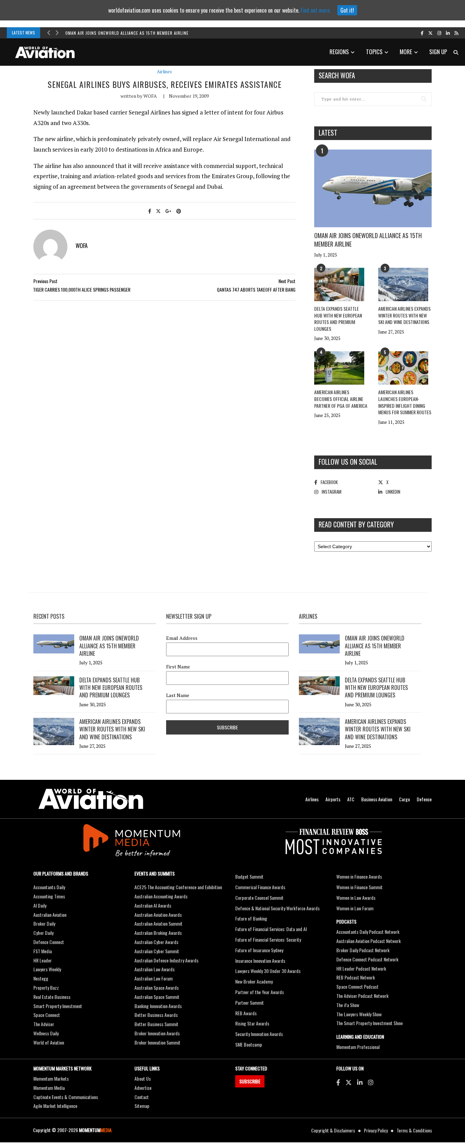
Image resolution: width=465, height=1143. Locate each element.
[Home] (90, 799)
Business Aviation (376, 799)
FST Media (42, 951)
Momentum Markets (51, 1078)
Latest (328, 132)
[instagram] (439, 32)
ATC (350, 799)
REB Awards (246, 1013)
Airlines (164, 71)
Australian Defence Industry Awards (166, 960)
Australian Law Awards (154, 969)
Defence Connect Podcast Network (367, 959)
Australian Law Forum (153, 978)
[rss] (456, 32)
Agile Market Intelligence (55, 1105)
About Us (142, 1078)
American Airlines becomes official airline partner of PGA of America (340, 398)
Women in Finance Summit (359, 887)
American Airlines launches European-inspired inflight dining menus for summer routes (404, 402)
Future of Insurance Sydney (259, 950)
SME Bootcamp (248, 1044)
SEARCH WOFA (337, 75)
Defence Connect (48, 941)
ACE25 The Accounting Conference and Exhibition (178, 887)
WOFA (150, 96)
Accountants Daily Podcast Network (367, 931)
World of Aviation (48, 1042)
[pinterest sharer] (178, 210)
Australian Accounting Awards (161, 896)
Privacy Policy (376, 1130)
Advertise (142, 1087)
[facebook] (422, 32)
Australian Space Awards (156, 987)
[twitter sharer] (158, 210)
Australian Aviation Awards (158, 914)
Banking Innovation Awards (158, 1005)
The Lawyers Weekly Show (359, 1014)
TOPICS (374, 51)
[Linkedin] (360, 1082)
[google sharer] (168, 210)
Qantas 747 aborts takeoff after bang (256, 289)
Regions (339, 51)
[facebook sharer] (149, 210)
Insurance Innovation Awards (260, 960)
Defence (424, 799)
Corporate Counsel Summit (259, 897)
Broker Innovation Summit (157, 1042)
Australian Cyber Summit (156, 951)
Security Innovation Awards (259, 1033)
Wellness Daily (46, 1033)
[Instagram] (370, 1082)
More (406, 51)
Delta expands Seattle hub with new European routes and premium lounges (338, 318)
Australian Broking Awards (158, 932)
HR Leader (42, 960)
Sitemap (141, 1105)
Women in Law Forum (354, 908)
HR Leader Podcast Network (361, 968)
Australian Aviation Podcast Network (368, 940)
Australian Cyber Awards (156, 941)
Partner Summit (249, 1002)
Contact (141, 1096)
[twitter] (430, 32)
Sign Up (438, 51)
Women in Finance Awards (359, 876)
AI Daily (39, 905)
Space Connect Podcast (357, 986)
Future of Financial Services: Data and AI (271, 928)
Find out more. (316, 10)
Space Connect (46, 1014)
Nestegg (40, 978)
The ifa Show (347, 1004)
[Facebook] (338, 1082)
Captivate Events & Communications (65, 1096)
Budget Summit (249, 876)
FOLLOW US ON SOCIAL (348, 462)
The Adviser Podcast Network (362, 995)
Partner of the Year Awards (259, 991)
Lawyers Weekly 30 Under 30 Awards (268, 970)
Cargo (404, 799)
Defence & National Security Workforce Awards (277, 908)
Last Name (177, 695)
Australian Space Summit (156, 996)
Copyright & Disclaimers (333, 1130)
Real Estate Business (51, 996)
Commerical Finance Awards (260, 887)
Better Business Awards (156, 1014)
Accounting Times (49, 896)
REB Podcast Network (355, 977)
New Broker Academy (254, 981)
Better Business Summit (156, 1024)
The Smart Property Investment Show (369, 1022)
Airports (332, 799)
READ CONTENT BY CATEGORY (356, 524)
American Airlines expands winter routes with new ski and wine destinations (404, 315)
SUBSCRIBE (249, 1081)
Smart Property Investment (57, 1005)
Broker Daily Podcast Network (362, 950)
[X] (349, 1082)
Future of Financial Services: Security (268, 939)
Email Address (181, 638)
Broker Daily (44, 923)
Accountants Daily (49, 887)
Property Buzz (46, 987)
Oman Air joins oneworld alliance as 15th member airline (127, 33)
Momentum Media (49, 1087)
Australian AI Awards (152, 905)
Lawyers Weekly (47, 969)
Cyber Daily (43, 932)
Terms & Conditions (414, 1130)
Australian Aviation (49, 914)
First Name (178, 666)
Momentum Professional (358, 1046)
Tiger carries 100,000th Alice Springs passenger (81, 289)
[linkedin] (448, 32)
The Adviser (43, 1024)
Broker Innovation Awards (157, 1033)
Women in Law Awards (355, 897)
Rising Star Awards (252, 1023)
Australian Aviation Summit (158, 923)
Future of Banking (251, 918)
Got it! (347, 10)
